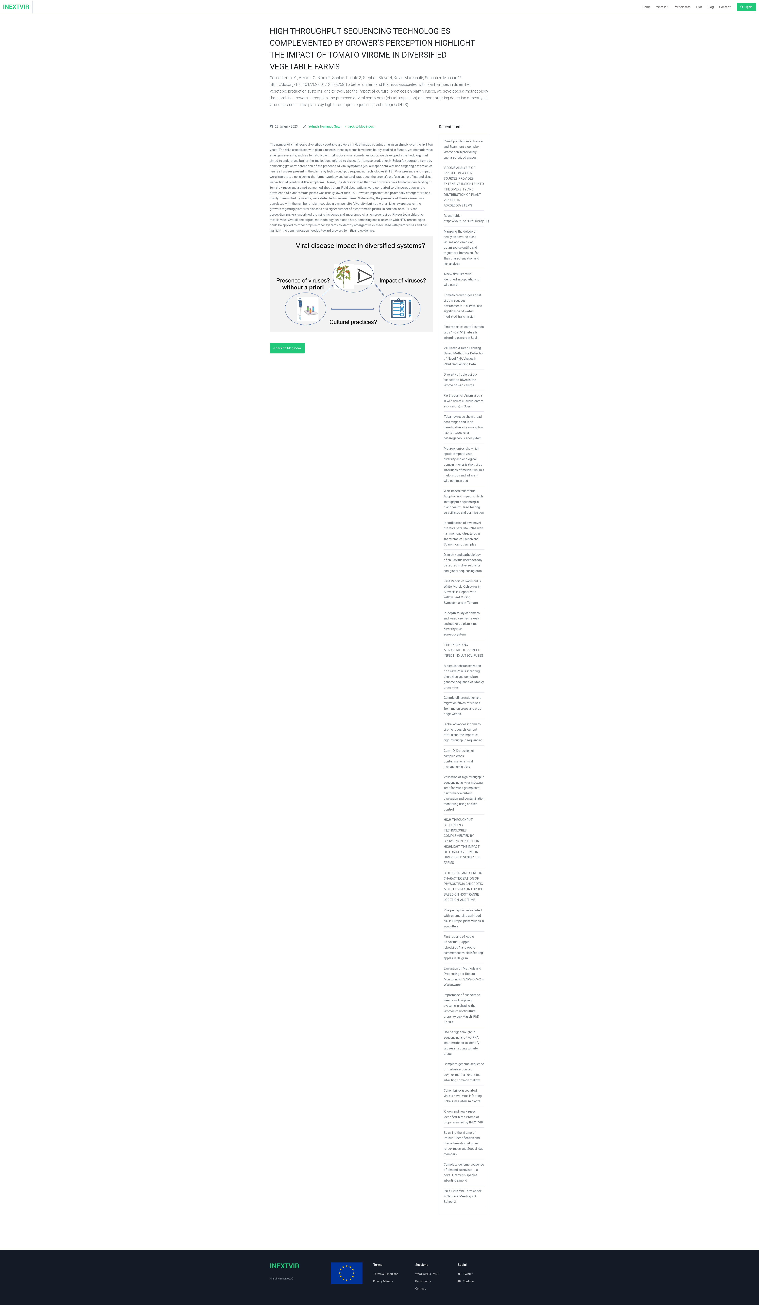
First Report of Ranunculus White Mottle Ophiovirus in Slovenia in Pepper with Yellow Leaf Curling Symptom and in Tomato (462, 592)
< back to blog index (359, 126)
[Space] (18, 7)
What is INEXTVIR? (427, 1274)
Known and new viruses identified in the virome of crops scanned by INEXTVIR (463, 1117)
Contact (725, 7)
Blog (710, 7)
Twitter (467, 1274)
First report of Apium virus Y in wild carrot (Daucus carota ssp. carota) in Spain (463, 401)
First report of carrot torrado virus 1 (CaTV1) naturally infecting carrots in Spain (464, 332)
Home (646, 7)
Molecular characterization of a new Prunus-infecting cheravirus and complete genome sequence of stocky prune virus (464, 676)
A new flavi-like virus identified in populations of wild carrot (462, 279)
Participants (682, 7)
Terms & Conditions (385, 1274)
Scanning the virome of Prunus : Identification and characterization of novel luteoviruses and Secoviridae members (463, 1143)
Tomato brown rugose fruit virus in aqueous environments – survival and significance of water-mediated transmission (463, 306)
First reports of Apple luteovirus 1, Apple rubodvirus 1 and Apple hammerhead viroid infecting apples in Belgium (463, 947)
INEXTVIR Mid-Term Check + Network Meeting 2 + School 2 (463, 1196)
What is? (662, 7)
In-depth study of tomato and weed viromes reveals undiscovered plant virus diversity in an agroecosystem (462, 623)
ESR (699, 7)
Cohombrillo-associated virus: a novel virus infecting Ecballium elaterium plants (463, 1096)
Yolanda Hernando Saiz (324, 126)
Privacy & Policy (383, 1281)
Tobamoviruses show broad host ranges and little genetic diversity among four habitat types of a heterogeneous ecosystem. (464, 427)
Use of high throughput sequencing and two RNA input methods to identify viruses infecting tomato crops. (461, 1043)
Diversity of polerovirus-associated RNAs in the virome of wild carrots (460, 380)
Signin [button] (748, 7)
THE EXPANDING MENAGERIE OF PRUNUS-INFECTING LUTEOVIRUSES (463, 650)
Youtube (468, 1281)
